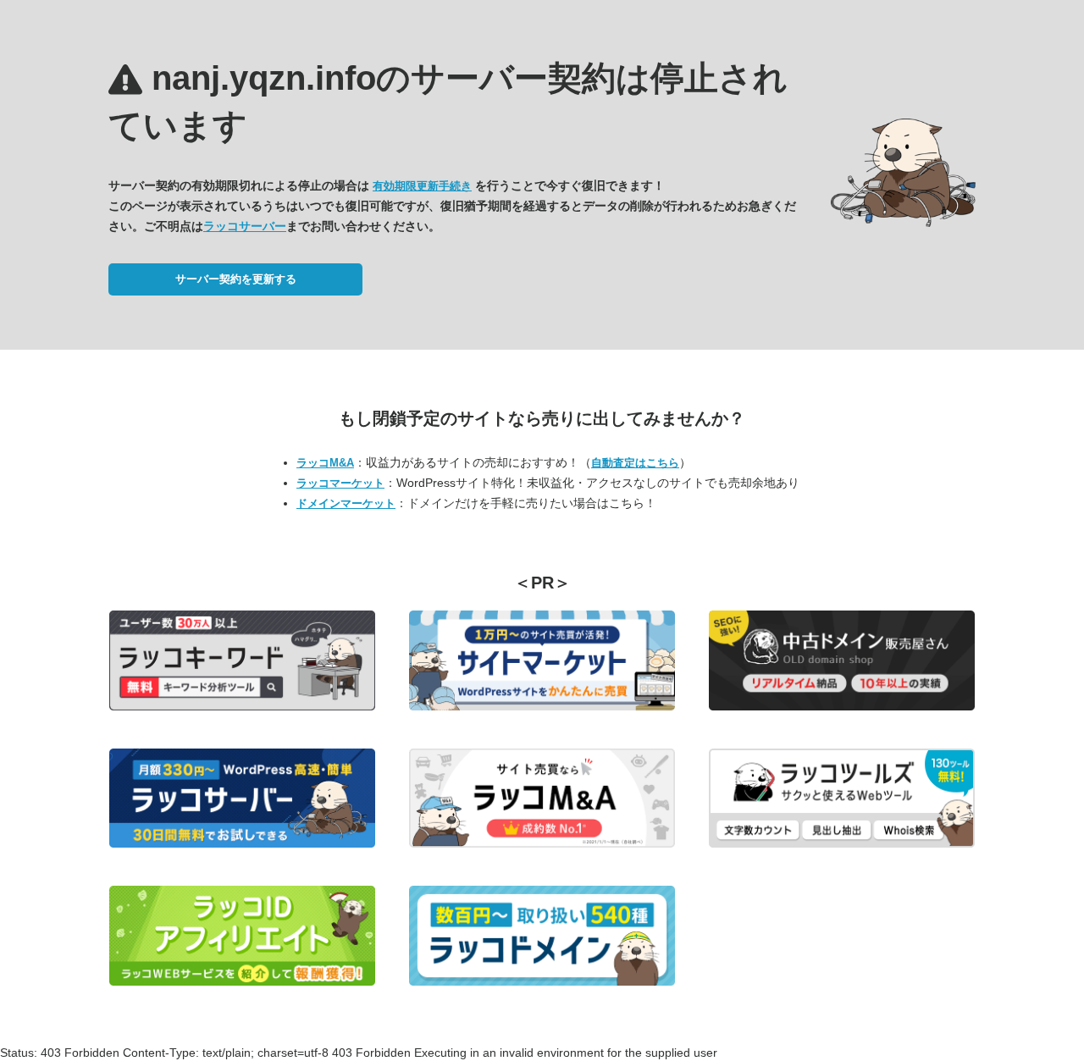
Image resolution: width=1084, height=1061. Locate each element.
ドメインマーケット (345, 503)
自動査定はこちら (635, 462)
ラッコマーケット (340, 483)
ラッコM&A (325, 462)
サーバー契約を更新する (235, 279)
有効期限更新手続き (422, 186)
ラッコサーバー (244, 226)
